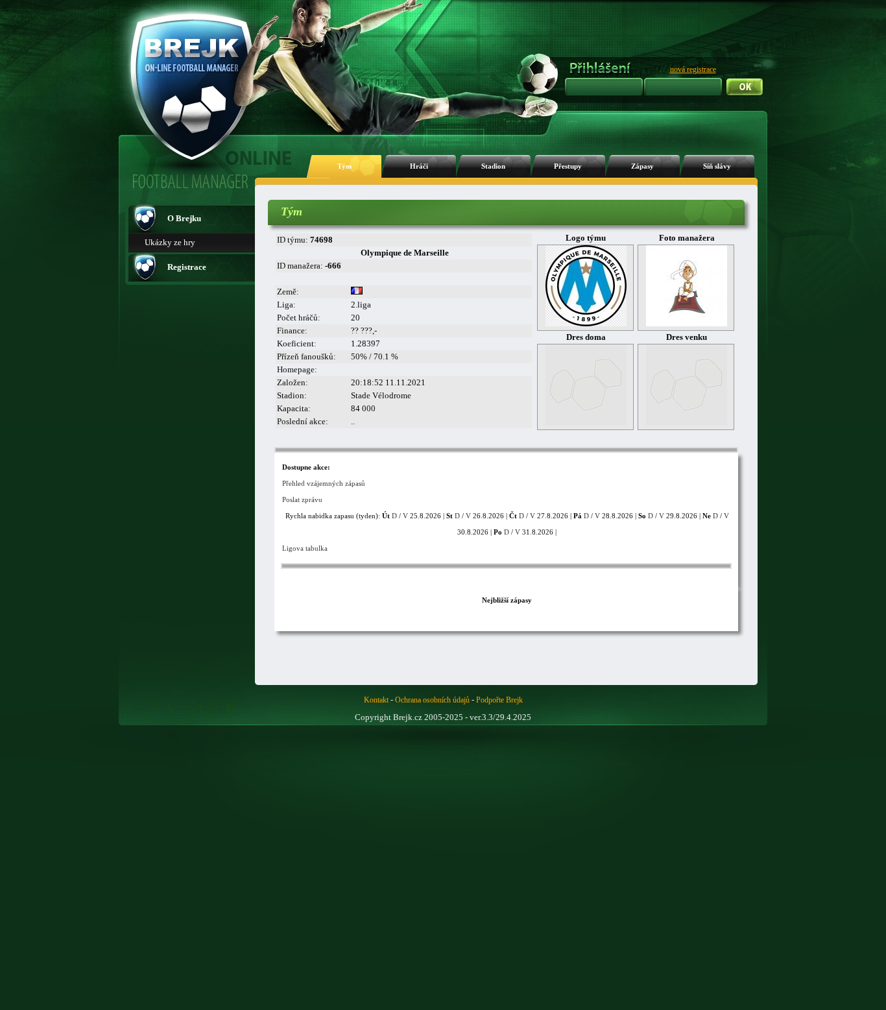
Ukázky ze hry (170, 242)
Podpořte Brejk (499, 699)
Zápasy (642, 166)
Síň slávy (717, 166)
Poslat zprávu (302, 499)
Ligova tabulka (305, 548)
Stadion (493, 166)
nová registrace (693, 69)
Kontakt (376, 699)
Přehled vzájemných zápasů (323, 483)
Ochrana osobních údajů (432, 699)
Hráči (419, 166)
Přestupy (568, 166)
